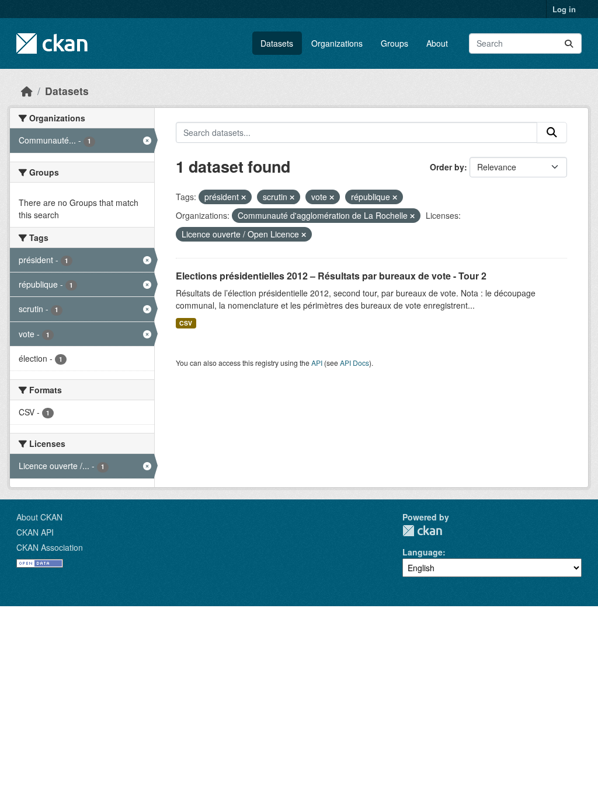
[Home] (27, 90)
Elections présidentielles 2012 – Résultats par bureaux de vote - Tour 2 (331, 275)
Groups (394, 43)
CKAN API (35, 532)
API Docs (354, 363)
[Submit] (568, 43)
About (437, 43)
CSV (185, 323)
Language (422, 552)
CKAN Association (49, 547)
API (316, 363)
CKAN (422, 531)
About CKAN (39, 517)
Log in (564, 9)
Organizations (337, 43)
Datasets (276, 43)
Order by (447, 167)
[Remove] (243, 197)
